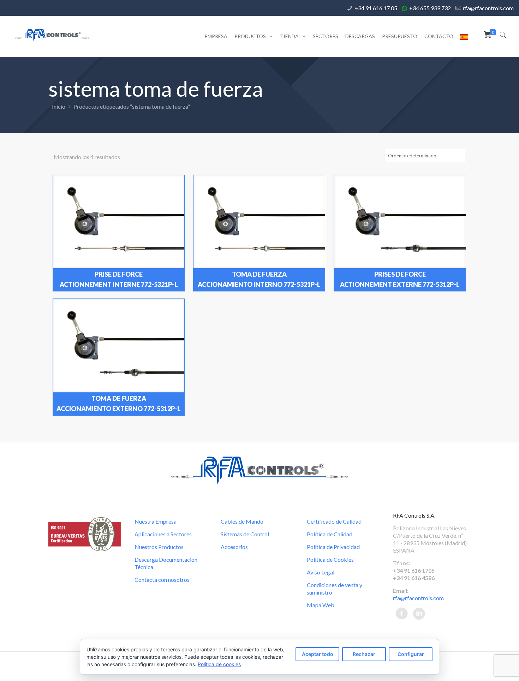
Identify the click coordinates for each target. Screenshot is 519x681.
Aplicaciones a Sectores (163, 534)
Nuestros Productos (159, 546)
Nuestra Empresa (156, 521)
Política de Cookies (330, 559)
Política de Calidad (329, 534)
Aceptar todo (317, 654)
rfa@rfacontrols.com (488, 8)
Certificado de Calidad (334, 521)
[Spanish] (464, 38)
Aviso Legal (320, 572)
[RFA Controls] (51, 34)
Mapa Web (320, 605)
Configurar (411, 654)
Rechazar (364, 654)
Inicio (58, 106)
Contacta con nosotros (162, 579)
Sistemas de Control (245, 534)
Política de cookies (219, 664)
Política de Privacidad (333, 546)
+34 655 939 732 (430, 8)
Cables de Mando (242, 521)
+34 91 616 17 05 (375, 8)
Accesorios (234, 546)
